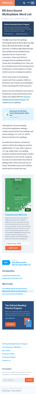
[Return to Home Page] (7, 3)
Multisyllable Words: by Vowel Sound (14, 291)
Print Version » (9, 34)
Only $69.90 (10, 318)
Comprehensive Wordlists (11, 347)
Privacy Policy (6, 391)
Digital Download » (22, 34)
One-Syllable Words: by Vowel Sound (14, 288)
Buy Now (10, 324)
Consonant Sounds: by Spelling (12, 294)
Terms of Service (16, 391)
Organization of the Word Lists (12, 278)
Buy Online (6, 350)
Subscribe (29, 380)
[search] (24, 3)
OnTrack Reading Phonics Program (16, 24)
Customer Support (9, 357)
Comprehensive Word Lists (16, 215)
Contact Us (6, 360)
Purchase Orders (8, 354)
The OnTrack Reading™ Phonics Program (16, 307)
